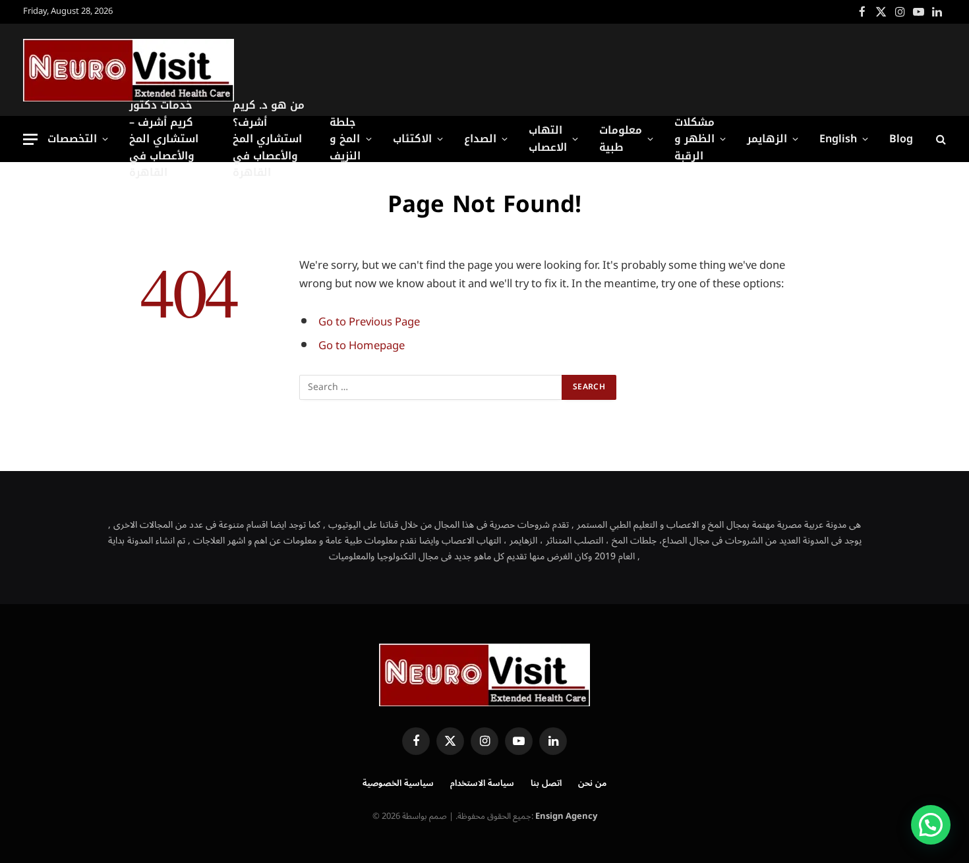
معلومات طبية (620, 138)
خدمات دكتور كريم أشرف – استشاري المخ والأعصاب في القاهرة (163, 139)
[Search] (939, 139)
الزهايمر (767, 138)
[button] (931, 825)
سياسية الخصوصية (398, 783)
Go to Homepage (361, 345)
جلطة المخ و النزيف (345, 139)
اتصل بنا (546, 783)
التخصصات (72, 138)
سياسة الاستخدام (482, 783)
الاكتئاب (412, 138)
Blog (901, 138)
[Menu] (30, 139)
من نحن (592, 783)
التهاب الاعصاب (548, 138)
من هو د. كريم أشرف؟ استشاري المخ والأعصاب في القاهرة (269, 139)
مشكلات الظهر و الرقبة (694, 139)
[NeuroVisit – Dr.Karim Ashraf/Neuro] (128, 70)
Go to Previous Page (369, 321)
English (838, 138)
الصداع (480, 138)
